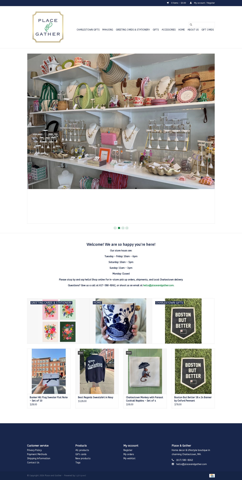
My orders (128, 454)
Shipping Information (38, 458)
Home (181, 29)
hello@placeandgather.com (158, 285)
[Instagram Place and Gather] (121, 430)
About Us (193, 29)
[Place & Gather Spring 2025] (121, 139)
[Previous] (33, 139)
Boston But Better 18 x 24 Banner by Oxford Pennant (193, 399)
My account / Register (204, 3)
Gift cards (208, 29)
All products (82, 450)
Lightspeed (81, 475)
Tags (78, 462)
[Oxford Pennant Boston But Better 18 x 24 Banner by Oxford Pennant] (193, 371)
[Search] (190, 24)
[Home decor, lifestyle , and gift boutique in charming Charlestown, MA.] (47, 27)
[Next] (208, 139)
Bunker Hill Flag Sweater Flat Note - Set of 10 (49, 399)
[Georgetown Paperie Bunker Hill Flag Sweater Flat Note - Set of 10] (48, 371)
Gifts (156, 29)
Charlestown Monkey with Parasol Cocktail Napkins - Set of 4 (144, 399)
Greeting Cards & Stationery (133, 29)
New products (83, 458)
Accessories (169, 29)
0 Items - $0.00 (179, 3)
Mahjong (107, 29)
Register (127, 450)
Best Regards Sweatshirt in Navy (95, 397)
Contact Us (33, 462)
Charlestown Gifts (88, 29)
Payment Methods (37, 454)
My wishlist (129, 458)
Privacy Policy (34, 450)
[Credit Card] (211, 475)
